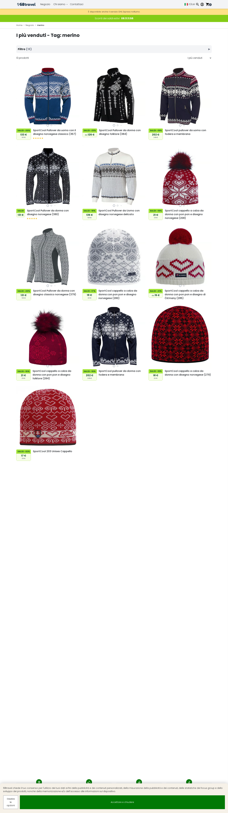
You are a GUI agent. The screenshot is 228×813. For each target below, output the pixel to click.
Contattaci (76, 4)
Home (19, 25)
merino (40, 25)
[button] (48, 125)
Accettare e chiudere (122, 802)
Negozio (45, 4)
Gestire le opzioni (11, 802)
